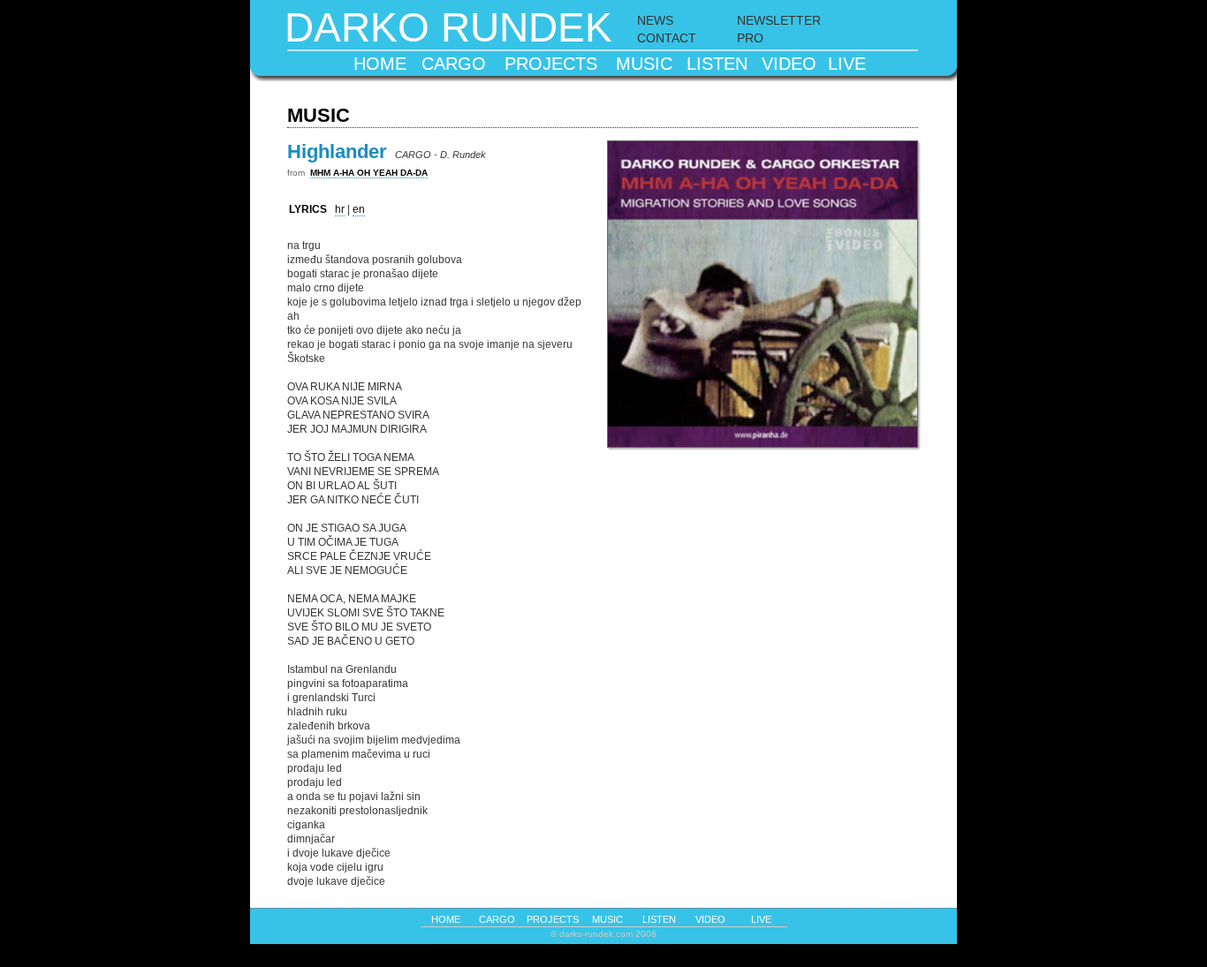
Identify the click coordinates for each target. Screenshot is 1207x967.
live (847, 63)
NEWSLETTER (779, 20)
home (379, 63)
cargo (453, 63)
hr (340, 209)
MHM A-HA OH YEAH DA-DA (369, 173)
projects (551, 63)
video (789, 63)
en (359, 209)
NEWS (655, 20)
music (644, 63)
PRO (750, 38)
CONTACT (666, 38)
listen (717, 63)
